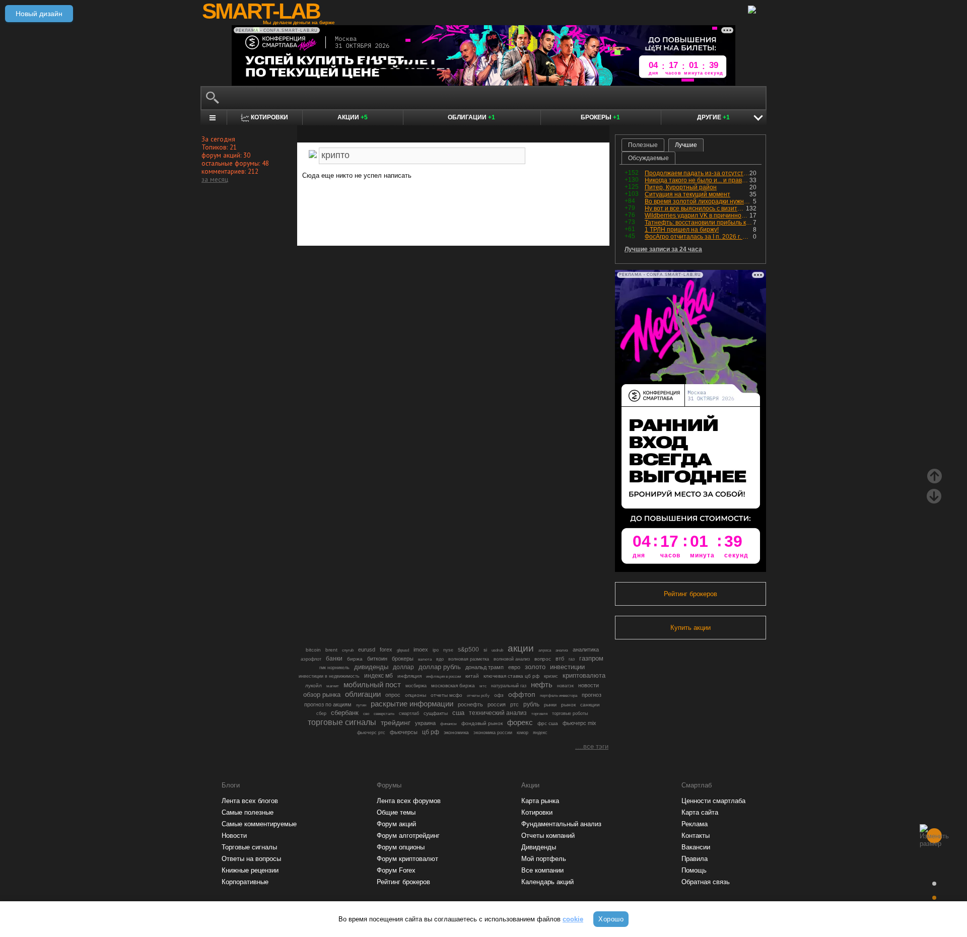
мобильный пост (372, 684)
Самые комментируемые (259, 824)
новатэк (565, 685)
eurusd (366, 649)
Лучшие (686, 145)
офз (499, 695)
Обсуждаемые (648, 158)
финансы (448, 724)
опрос (392, 695)
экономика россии (492, 732)
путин (361, 704)
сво (366, 713)
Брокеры (600, 117)
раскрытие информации (412, 704)
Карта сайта (699, 812)
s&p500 (468, 649)
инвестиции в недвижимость (329, 676)
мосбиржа (416, 685)
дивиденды (371, 667)
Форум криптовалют (407, 858)
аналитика (586, 649)
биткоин (377, 659)
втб (560, 659)
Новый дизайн (39, 14)
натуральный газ (508, 685)
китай (472, 676)
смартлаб (409, 713)
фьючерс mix (579, 723)
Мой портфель (543, 858)
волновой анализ (512, 659)
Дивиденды (538, 847)
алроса (544, 650)
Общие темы (396, 812)
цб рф (430, 732)
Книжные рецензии (250, 870)
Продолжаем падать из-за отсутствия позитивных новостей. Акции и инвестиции (697, 173)
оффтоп (521, 694)
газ (572, 659)
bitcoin (313, 650)
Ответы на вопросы (251, 858)
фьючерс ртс (371, 732)
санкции (590, 704)
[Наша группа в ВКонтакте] (470, 210)
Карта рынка (540, 801)
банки (334, 658)
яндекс (540, 732)
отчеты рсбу (478, 695)
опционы (415, 695)
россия (497, 704)
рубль (531, 704)
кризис (551, 676)
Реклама (694, 824)
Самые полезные (247, 812)
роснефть (470, 704)
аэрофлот (311, 659)
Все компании (542, 870)
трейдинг (395, 722)
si (485, 650)
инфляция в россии (443, 676)
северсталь (384, 713)
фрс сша (547, 723)
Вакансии (695, 847)
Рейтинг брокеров (690, 594)
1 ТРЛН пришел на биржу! (682, 229)
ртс (514, 704)
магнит (332, 686)
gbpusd (403, 650)
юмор (522, 732)
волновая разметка (468, 659)
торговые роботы (570, 713)
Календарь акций (547, 882)
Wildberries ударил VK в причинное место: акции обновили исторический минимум (697, 215)
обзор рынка (321, 694)
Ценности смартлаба (713, 801)
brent (331, 650)
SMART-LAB (261, 11)
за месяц (214, 179)
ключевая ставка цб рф (511, 676)
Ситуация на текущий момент (687, 194)
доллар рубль (440, 667)
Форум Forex (396, 870)
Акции (352, 117)
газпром (591, 658)
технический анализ (498, 712)
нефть (541, 684)
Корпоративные (245, 882)
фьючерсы (404, 732)
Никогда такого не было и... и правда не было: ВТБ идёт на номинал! (697, 180)
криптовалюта (584, 675)
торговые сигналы (342, 722)
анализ (562, 650)
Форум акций (396, 824)
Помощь (694, 870)
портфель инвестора (558, 695)
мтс (483, 685)
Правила (694, 858)
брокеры (402, 659)
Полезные (643, 145)
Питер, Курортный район (681, 187)
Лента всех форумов (409, 801)
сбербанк (345, 712)
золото (535, 667)
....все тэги (591, 746)
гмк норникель (334, 667)
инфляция (409, 676)
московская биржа (453, 685)
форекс (520, 722)
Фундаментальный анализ (561, 824)
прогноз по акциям (328, 704)
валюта (425, 659)
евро (514, 667)
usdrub (497, 650)
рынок (568, 704)
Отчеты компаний (548, 835)
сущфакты (436, 713)
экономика (456, 732)
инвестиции (567, 667)
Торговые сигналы (249, 847)
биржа (355, 659)
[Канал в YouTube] (504, 210)
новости (588, 685)
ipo (436, 650)
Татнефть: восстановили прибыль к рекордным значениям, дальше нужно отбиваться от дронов (699, 222)
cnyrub (348, 650)
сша (458, 712)
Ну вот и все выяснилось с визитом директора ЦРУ (695, 208)
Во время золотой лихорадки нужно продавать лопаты (699, 201)
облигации (363, 694)
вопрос (542, 659)
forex (386, 649)
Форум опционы (401, 847)
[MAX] (436, 210)
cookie (573, 919)
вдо (440, 659)
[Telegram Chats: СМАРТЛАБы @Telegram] (402, 210)
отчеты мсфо (446, 695)
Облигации (471, 117)
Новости (234, 835)
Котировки (536, 812)
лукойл (313, 685)
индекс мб (378, 676)
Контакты (695, 835)
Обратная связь (705, 882)
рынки (550, 704)
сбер (321, 713)
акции (521, 648)
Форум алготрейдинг (408, 835)
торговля (539, 713)
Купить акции (690, 627)
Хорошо (611, 919)
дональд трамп (484, 667)
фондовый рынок (482, 723)
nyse (448, 650)
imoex (420, 649)
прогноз (591, 695)
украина (425, 723)
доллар (403, 667)
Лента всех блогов (250, 801)
